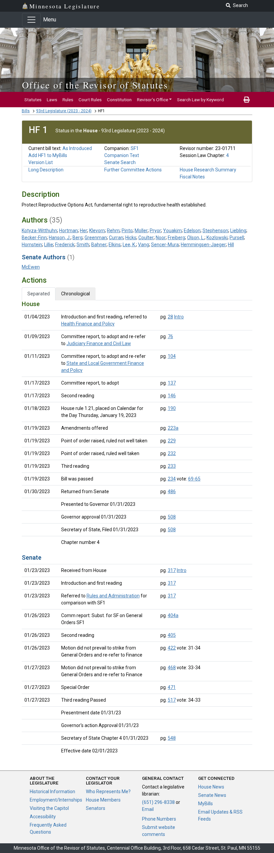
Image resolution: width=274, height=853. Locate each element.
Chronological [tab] (75, 293)
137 (172, 383)
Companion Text (121, 155)
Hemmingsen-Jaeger (203, 244)
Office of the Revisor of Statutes (95, 85)
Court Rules (90, 99)
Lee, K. (129, 244)
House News (211, 787)
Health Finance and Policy (88, 323)
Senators (95, 808)
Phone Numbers (159, 819)
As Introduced (77, 148)
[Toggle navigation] (31, 19)
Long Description (45, 169)
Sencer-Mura (165, 244)
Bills (26, 111)
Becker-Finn (34, 237)
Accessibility (43, 816)
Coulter (146, 237)
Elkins (115, 244)
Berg (78, 237)
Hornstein (32, 244)
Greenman (96, 237)
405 (172, 635)
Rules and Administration (113, 595)
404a (173, 615)
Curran (116, 237)
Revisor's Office (152, 99)
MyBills (205, 803)
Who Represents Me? (108, 791)
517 (172, 700)
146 (172, 395)
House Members (103, 800)
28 (170, 316)
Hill (231, 244)
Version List (40, 162)
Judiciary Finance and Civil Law (98, 343)
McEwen (31, 267)
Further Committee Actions (133, 169)
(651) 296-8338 (158, 802)
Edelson (192, 230)
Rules (67, 99)
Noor (161, 237)
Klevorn (97, 230)
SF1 (135, 148)
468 (172, 667)
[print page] (246, 100)
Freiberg (176, 237)
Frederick (65, 244)
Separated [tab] (38, 293)
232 (172, 453)
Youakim (172, 230)
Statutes (32, 99)
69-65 (194, 478)
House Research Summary (208, 169)
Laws (52, 99)
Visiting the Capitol (49, 808)
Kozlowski (217, 237)
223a (173, 428)
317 (172, 570)
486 (172, 491)
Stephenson (215, 230)
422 (172, 648)
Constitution (119, 99)
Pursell (237, 237)
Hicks (130, 237)
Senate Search (120, 162)
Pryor (155, 230)
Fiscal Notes (192, 176)
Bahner (99, 244)
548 (172, 738)
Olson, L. (195, 237)
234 (172, 478)
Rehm (113, 230)
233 (172, 466)
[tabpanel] (137, 528)
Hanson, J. (60, 237)
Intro (179, 316)
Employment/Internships (56, 800)
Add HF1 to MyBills (47, 155)
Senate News (212, 795)
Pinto (127, 230)
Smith (83, 244)
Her (83, 230)
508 (172, 517)
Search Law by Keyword (200, 99)
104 (172, 356)
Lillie (48, 244)
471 (172, 687)
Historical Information (52, 791)
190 (172, 408)
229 (172, 440)
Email (148, 809)
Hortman (68, 230)
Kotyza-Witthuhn (39, 230)
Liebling (238, 230)
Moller (141, 230)
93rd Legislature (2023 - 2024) (64, 111)
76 (170, 336)
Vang (143, 244)
